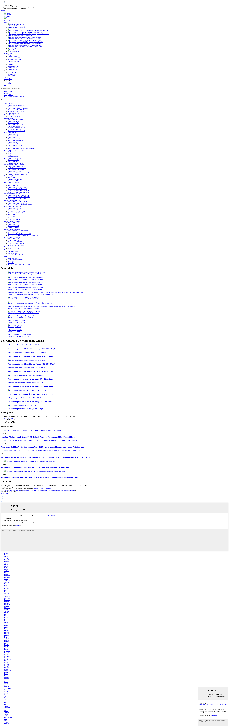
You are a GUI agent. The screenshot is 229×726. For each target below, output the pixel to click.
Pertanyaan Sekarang (7, 487)
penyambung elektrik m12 (68, 490)
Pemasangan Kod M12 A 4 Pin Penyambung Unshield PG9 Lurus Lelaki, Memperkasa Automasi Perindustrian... (42, 447)
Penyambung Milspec (54, 490)
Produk (6, 93)
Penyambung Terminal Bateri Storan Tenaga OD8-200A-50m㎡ (31, 349)
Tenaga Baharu (8, 95)
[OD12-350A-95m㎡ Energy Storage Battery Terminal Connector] (27, 352)
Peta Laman (36, 488)
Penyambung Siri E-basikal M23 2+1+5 (19, 336)
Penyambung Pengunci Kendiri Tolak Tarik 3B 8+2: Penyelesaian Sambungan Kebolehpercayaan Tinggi (39, 477)
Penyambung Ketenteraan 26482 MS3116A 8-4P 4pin (23, 299)
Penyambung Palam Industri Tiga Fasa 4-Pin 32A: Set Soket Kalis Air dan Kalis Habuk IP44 (35, 467)
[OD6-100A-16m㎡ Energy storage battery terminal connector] (26, 382)
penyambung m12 (42, 490)
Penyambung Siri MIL (14, 331)
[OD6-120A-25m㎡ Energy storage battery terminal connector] (26, 375)
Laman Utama (8, 91)
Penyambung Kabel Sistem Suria (17, 322)
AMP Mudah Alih (46, 488)
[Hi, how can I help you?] (1, 502)
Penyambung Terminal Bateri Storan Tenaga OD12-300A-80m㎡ (32, 371)
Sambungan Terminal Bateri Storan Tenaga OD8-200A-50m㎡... (26, 274)
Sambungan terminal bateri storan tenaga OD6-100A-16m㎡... (25, 284)
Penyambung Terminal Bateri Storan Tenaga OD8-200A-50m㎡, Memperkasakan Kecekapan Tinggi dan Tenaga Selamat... (46, 457)
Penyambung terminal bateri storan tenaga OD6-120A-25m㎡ (30, 379)
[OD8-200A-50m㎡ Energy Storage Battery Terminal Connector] (27, 345)
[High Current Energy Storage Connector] (22, 405)
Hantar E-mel (4, 493)
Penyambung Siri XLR (14, 327)
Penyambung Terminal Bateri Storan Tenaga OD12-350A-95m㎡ (32, 356)
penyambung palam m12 (29, 490)
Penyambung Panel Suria (14, 490)
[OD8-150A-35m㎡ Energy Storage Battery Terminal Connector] (27, 360)
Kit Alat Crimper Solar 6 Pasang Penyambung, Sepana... (24, 308)
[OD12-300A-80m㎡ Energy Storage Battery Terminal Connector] (27, 367)
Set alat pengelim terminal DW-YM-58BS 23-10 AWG (23, 313)
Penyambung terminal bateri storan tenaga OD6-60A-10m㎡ (25, 289)
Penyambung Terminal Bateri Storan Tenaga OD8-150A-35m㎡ (31, 364)
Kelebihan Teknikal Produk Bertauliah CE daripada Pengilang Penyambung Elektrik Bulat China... (38, 437)
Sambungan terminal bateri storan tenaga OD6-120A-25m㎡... (25, 279)
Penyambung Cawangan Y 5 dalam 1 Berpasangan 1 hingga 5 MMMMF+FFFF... (31, 294)
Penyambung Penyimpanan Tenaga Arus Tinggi (21, 317)
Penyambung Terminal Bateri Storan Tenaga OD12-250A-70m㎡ (32, 394)
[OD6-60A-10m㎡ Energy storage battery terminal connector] (25, 398)
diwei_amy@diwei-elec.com (12, 418)
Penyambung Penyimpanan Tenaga (14, 96)
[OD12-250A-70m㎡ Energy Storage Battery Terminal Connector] (27, 390)
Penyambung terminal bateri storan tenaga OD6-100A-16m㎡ (30, 386)
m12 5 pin (3, 490)
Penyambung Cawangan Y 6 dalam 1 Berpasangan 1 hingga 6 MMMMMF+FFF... (31, 303)
